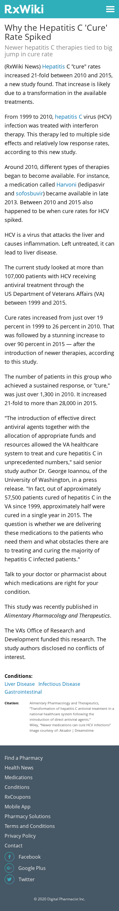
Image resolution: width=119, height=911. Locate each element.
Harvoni (66, 184)
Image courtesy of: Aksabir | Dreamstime (62, 730)
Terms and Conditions (30, 826)
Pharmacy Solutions (28, 816)
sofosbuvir (29, 193)
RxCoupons (18, 797)
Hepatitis (53, 66)
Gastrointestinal (23, 692)
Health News (19, 767)
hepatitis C (68, 116)
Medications (19, 777)
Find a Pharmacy (24, 758)
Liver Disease (20, 684)
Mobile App (18, 806)
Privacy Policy (20, 835)
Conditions (17, 787)
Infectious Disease (59, 684)
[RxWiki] (24, 8)
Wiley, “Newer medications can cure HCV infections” (70, 725)
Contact (14, 845)
